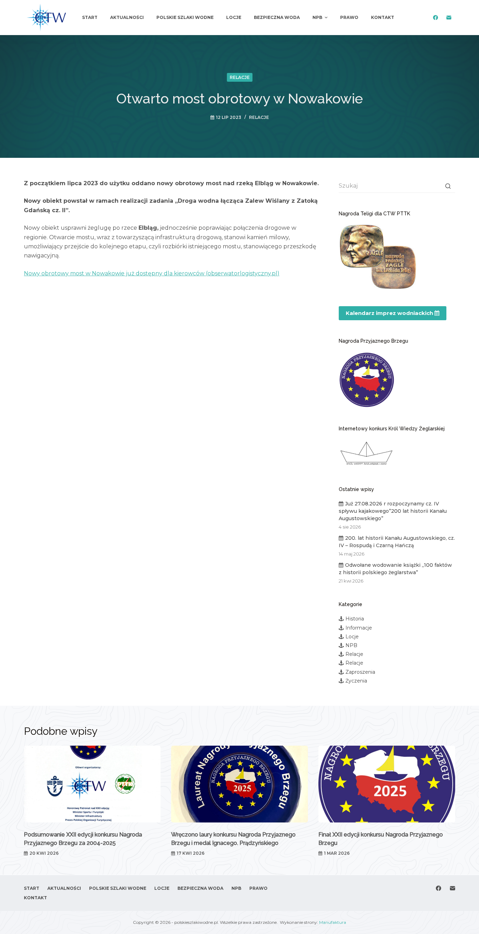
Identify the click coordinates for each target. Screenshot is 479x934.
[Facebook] (436, 18)
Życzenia (356, 681)
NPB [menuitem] (317, 17)
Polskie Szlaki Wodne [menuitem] (185, 17)
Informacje (358, 628)
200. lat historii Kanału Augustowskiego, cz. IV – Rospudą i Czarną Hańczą (397, 542)
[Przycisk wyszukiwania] (448, 186)
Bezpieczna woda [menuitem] (277, 17)
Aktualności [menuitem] (127, 17)
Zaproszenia (360, 672)
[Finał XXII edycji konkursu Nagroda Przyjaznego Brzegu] (386, 784)
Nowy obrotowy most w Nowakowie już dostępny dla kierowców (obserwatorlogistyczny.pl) (151, 273)
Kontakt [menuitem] (382, 17)
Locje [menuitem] (233, 17)
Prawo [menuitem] (349, 17)
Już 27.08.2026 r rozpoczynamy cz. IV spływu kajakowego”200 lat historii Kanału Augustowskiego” (393, 511)
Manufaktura (332, 922)
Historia (354, 619)
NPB (351, 645)
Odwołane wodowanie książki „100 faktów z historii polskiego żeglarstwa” (395, 569)
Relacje (240, 77)
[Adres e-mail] (449, 18)
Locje (352, 636)
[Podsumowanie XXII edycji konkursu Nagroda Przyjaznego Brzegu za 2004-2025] (92, 784)
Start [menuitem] (89, 17)
